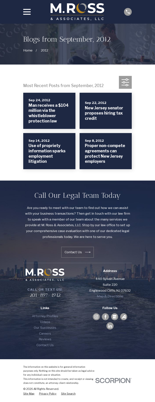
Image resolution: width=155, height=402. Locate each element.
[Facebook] (105, 317)
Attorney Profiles (45, 316)
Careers (45, 333)
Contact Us (45, 345)
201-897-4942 (45, 295)
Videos (45, 322)
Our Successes (45, 328)
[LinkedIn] (110, 326)
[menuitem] (28, 393)
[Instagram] (96, 317)
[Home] (77, 11)
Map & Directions (110, 296)
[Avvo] (124, 317)
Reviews (45, 339)
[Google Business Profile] (114, 317)
